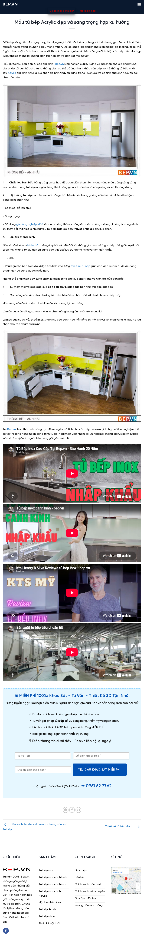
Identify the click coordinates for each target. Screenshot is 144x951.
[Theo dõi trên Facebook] (6, 931)
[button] (139, 4)
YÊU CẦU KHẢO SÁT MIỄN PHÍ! (99, 769)
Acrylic (11, 73)
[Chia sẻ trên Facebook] (72, 810)
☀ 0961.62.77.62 (96, 786)
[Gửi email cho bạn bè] (78, 810)
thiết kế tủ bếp (80, 266)
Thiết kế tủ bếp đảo (118, 826)
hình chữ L (33, 245)
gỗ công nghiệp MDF (29, 224)
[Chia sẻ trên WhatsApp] (65, 810)
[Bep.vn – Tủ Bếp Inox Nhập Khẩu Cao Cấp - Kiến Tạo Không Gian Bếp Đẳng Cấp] (10, 4)
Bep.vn (59, 64)
